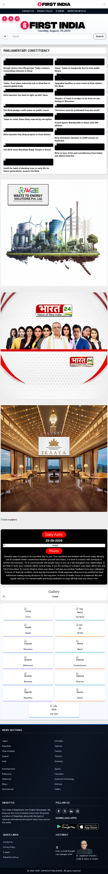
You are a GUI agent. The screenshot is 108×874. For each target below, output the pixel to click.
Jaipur (5, 747)
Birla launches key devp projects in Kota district (27, 134)
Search (100, 36)
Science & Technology (64, 785)
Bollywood (6, 780)
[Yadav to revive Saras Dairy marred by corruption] (28, 114)
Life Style (59, 747)
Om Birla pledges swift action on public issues (26, 110)
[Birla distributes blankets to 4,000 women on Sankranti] (79, 131)
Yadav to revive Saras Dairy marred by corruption (28, 119)
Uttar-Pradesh (8, 757)
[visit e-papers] (9, 522)
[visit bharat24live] (54, 347)
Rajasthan (6, 752)
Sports (58, 775)
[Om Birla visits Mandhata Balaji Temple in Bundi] (28, 145)
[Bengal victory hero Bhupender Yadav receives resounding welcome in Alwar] (28, 62)
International (7, 795)
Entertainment (8, 775)
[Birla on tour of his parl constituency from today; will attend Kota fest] (79, 147)
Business (59, 768)
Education (59, 780)
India (4, 768)
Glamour (58, 752)
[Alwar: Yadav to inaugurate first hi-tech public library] (79, 62)
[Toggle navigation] (3, 4)
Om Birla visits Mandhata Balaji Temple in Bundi (27, 149)
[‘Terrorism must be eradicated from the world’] (79, 105)
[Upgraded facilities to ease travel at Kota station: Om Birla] (79, 77)
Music (4, 790)
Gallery (58, 795)
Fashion (58, 757)
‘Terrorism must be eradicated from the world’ (77, 110)
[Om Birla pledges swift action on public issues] (28, 105)
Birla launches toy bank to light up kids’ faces (26, 95)
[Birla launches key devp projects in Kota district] (28, 130)
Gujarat (5, 762)
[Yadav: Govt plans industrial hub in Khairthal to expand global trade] (28, 77)
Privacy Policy (9, 853)
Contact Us (8, 848)
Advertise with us (10, 863)
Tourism (58, 762)
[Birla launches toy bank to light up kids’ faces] (28, 90)
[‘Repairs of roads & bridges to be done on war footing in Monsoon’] (79, 92)
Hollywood (6, 785)
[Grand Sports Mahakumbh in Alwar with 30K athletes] (79, 116)
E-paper (6, 858)
